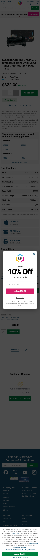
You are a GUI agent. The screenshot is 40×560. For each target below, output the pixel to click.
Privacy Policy (16, 533)
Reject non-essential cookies (20, 557)
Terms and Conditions (19, 547)
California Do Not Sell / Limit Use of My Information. (20, 550)
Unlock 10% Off (20, 291)
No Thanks (20, 298)
